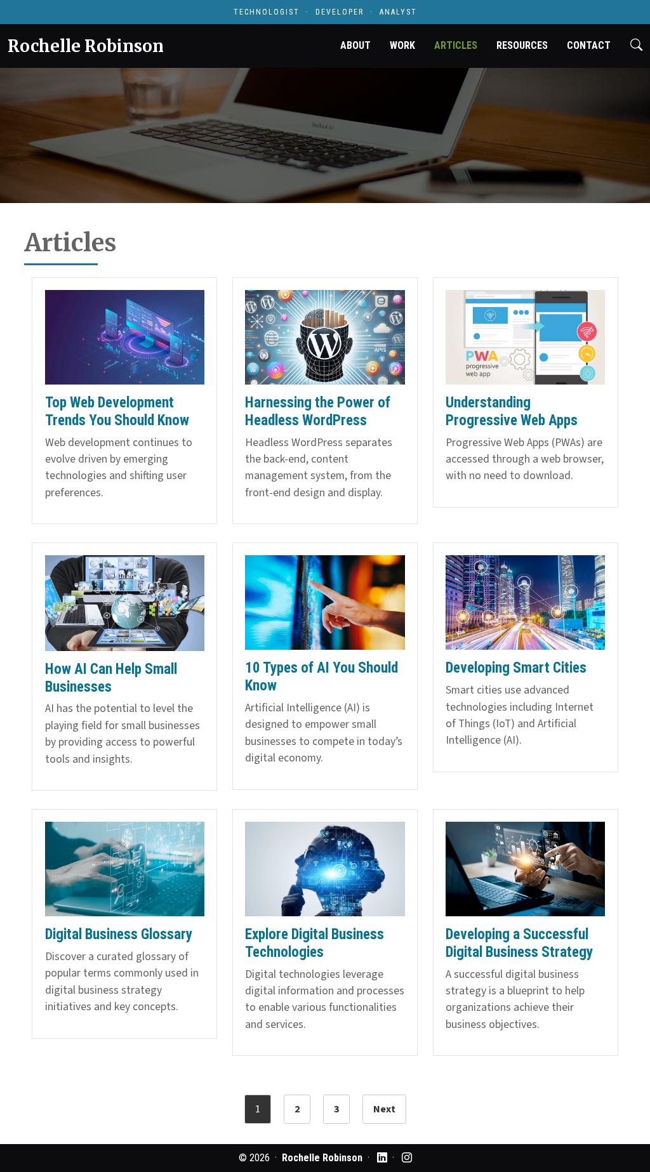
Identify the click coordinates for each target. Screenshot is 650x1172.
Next (384, 1109)
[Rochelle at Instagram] (407, 1158)
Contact (589, 45)
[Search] (636, 46)
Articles (455, 45)
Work (402, 45)
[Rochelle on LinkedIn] (382, 1158)
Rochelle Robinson (86, 46)
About (355, 45)
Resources (522, 45)
